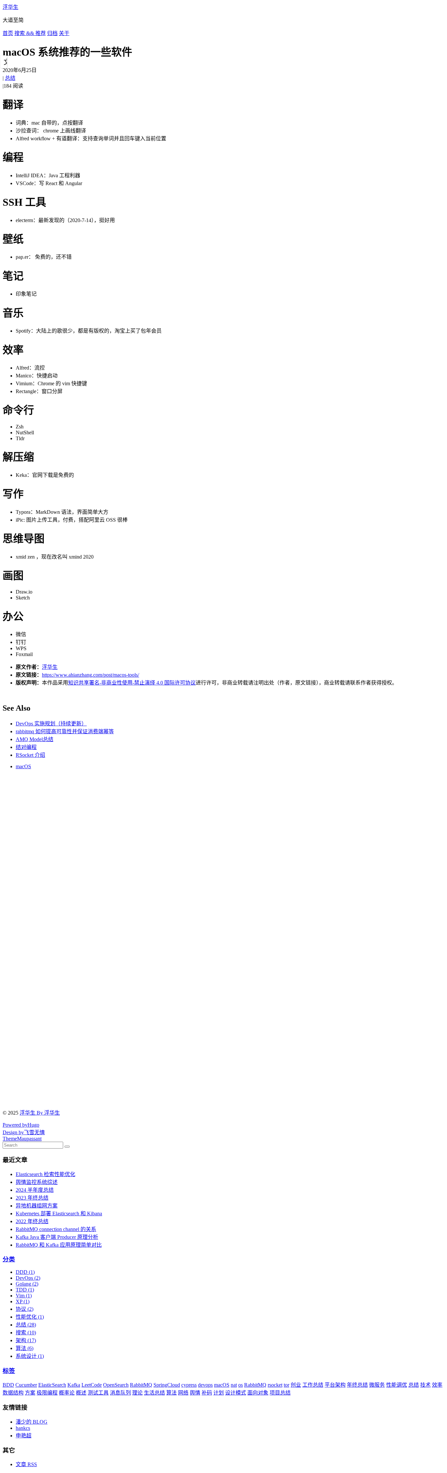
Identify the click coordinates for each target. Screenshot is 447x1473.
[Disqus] (223, 856)
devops (205, 1385)
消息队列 (120, 1392)
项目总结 (280, 1392)
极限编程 (47, 1392)
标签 (9, 1370)
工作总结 (312, 1385)
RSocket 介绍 (30, 755)
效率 (437, 1385)
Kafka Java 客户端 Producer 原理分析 (57, 1237)
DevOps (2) (28, 1278)
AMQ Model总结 (34, 739)
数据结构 (13, 1392)
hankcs (23, 1428)
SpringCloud (166, 1385)
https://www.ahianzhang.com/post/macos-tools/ (90, 675)
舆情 (195, 1392)
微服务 (377, 1385)
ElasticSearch (52, 1385)
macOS (23, 766)
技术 (425, 1385)
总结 (10, 78)
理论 (137, 1392)
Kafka (73, 1385)
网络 (183, 1392)
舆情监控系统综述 (37, 1182)
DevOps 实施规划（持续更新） (51, 723)
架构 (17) (26, 1340)
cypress (189, 1385)
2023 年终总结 (32, 1198)
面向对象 (257, 1392)
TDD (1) (25, 1289)
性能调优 (396, 1385)
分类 (9, 1259)
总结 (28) (26, 1324)
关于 (64, 33)
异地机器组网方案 (37, 1205)
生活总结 (154, 1392)
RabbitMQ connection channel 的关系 (56, 1229)
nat (234, 1385)
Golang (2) (27, 1284)
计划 (218, 1392)
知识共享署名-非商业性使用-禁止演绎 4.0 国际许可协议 (132, 682)
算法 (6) (24, 1348)
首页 (8, 33)
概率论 (67, 1392)
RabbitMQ (141, 1385)
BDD (8, 1385)
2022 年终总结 (32, 1221)
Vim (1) (24, 1295)
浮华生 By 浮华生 (40, 1113)
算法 (171, 1392)
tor (286, 1385)
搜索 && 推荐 (30, 33)
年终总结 (357, 1385)
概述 (81, 1392)
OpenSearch (116, 1385)
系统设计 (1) (30, 1356)
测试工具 (98, 1392)
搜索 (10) (26, 1332)
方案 (30, 1392)
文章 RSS (26, 1464)
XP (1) (22, 1301)
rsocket (275, 1385)
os (240, 1385)
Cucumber (26, 1385)
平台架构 (335, 1385)
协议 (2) (24, 1309)
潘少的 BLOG (31, 1422)
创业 (296, 1385)
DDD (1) (25, 1272)
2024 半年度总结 (35, 1190)
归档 (52, 33)
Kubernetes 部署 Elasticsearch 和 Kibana (59, 1213)
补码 (207, 1392)
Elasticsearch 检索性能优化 (45, 1174)
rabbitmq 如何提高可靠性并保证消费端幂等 (65, 731)
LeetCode (91, 1385)
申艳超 (23, 1435)
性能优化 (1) (30, 1317)
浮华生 (10, 7)
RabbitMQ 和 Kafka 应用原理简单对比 (59, 1245)
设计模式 (235, 1392)
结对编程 (26, 747)
